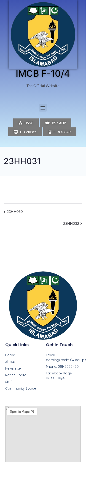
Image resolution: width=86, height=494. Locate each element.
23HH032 (71, 223)
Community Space (20, 388)
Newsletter (13, 368)
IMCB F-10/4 (43, 73)
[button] (43, 108)
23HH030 (15, 211)
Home (10, 355)
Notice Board (16, 375)
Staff (8, 381)
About (10, 361)
